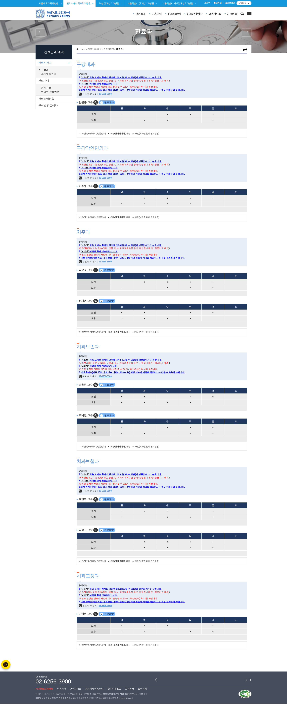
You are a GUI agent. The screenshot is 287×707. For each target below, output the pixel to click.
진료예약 (109, 102)
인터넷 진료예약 (47, 105)
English (242, 3)
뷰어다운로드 (114, 688)
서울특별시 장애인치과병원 (140, 3)
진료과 (45, 70)
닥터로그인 (230, 3)
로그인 (207, 3)
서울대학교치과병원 (48, 3)
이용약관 (61, 688)
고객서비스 (214, 13)
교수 (86, 102)
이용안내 (157, 13)
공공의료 (232, 13)
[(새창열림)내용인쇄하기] (245, 49)
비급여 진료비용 (50, 91)
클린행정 (142, 688)
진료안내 (43, 80)
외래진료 (46, 87)
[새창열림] (245, 693)
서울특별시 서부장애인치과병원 (177, 3)
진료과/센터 (174, 13)
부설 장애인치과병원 (109, 3)
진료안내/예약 (194, 13)
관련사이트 (75, 688)
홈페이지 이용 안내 (94, 688)
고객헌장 (129, 688)
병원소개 (140, 13)
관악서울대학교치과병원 (79, 3)
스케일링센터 (48, 73)
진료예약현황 (46, 98)
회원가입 (218, 3)
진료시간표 (44, 62)
